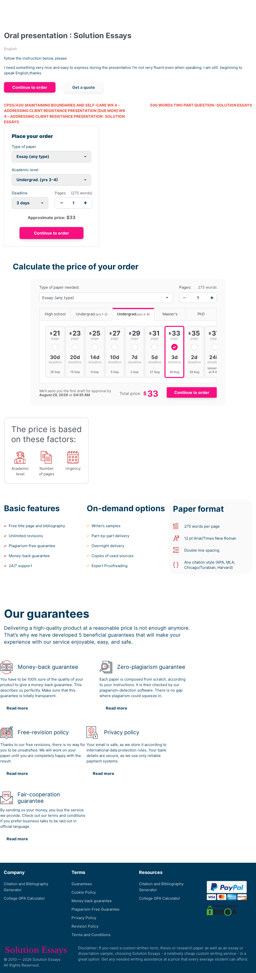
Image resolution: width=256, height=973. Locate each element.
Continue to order (29, 87)
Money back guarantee (92, 900)
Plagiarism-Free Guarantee (96, 909)
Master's (170, 314)
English (10, 48)
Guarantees (82, 883)
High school (55, 314)
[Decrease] (184, 297)
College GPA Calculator (24, 898)
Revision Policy (85, 926)
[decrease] (61, 203)
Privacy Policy (84, 917)
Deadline (20, 193)
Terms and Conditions (91, 934)
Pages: (185, 287)
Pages (60, 193)
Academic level (25, 169)
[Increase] (211, 297)
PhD (201, 314)
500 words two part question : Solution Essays (201, 105)
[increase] (85, 203)
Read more (17, 708)
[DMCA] (222, 910)
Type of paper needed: (59, 287)
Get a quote (83, 87)
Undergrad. (92, 314)
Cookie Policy (84, 892)
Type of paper (24, 146)
